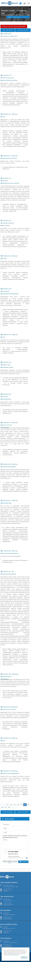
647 (28, 804)
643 (14, 804)
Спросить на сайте (22, 30)
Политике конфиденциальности (13, 954)
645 (21, 804)
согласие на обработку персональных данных (10, 862)
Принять (24, 957)
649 (5, 807)
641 (8, 804)
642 (11, 804)
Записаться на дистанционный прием (13, 26)
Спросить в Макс (8, 30)
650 (9, 807)
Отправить (24, 861)
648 (2, 807)
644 (18, 804)
